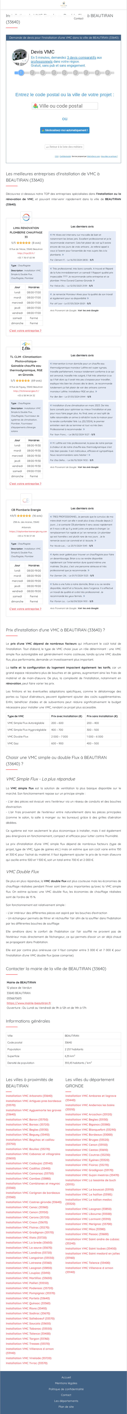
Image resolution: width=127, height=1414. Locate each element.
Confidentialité (65, 156)
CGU (57, 156)
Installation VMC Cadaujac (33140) (29, 1163)
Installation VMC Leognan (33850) (29, 1268)
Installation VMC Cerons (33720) (27, 1217)
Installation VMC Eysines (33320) (87, 1160)
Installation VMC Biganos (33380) (87, 1124)
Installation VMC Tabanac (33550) (29, 1328)
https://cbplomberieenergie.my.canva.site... (32, 531)
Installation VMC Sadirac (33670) (28, 1313)
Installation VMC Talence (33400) (28, 1333)
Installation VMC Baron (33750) (27, 1119)
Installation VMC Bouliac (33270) (28, 1149)
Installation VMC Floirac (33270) (27, 1227)
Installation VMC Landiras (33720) (29, 1252)
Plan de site (66, 1406)
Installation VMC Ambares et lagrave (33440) (90, 1098)
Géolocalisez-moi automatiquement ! (66, 130)
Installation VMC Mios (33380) (85, 1229)
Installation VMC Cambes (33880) (28, 1178)
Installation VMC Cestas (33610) (86, 1150)
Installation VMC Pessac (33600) (87, 1234)
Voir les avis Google (88, 310)
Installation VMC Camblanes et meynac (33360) (33, 1185)
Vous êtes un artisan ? (109, 156)
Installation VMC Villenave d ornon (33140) (30, 1351)
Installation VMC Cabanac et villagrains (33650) (33, 1156)
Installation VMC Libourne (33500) (88, 1214)
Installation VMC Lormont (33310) (88, 1219)
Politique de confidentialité (66, 1389)
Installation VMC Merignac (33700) (88, 1224)
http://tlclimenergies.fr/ (26, 391)
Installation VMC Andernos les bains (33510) (89, 1107)
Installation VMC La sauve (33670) (29, 1247)
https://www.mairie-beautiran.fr (29, 1003)
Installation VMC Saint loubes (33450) (90, 1248)
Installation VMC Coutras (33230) (87, 1155)
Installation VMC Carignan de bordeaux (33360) (33, 1195)
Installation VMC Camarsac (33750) (30, 1173)
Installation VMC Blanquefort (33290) (90, 1129)
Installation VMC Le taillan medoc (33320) (88, 1202)
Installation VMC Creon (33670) (27, 1222)
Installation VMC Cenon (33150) (27, 1212)
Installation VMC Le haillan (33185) (88, 1194)
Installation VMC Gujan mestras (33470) (92, 1175)
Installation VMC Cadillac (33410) (28, 1168)
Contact (78, 18)
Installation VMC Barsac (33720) (27, 1124)
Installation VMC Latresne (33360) (29, 1262)
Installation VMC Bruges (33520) (87, 1139)
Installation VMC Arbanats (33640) (29, 1095)
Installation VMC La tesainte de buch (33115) (90, 1182)
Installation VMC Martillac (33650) (29, 1278)
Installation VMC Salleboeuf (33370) (30, 1318)
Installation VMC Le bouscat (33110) (89, 1189)
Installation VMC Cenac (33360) (27, 1207)
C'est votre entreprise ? (25, 330)
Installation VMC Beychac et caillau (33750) (30, 1142)
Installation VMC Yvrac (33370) (26, 1363)
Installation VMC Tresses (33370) (28, 1343)
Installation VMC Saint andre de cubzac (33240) (92, 1241)
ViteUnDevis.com (93, 156)
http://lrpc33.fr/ (26, 253)
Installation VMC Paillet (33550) (27, 1283)
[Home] (63, 4)
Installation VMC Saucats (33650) (28, 1323)
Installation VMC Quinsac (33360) (28, 1303)
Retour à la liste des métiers (65, 146)
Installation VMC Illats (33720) (26, 1237)
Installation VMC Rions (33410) (26, 1308)
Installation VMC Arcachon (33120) (88, 1114)
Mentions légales (66, 1383)
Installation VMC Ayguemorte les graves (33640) (33, 1112)
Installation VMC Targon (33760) (27, 1338)
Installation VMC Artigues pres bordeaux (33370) (33, 1103)
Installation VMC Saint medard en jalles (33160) (92, 1255)
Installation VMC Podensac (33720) (29, 1288)
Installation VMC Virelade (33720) (28, 1358)
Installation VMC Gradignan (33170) (30, 1232)
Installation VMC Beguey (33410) (28, 1134)
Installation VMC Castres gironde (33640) (34, 1202)
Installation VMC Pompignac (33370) (30, 1293)
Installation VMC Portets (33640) (28, 1298)
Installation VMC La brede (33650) (29, 1242)
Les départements (66, 1401)
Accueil (66, 1377)
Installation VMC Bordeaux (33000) (89, 1134)
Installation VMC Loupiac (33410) (28, 1273)
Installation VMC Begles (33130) (27, 1129)
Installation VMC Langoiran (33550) (30, 1257)
